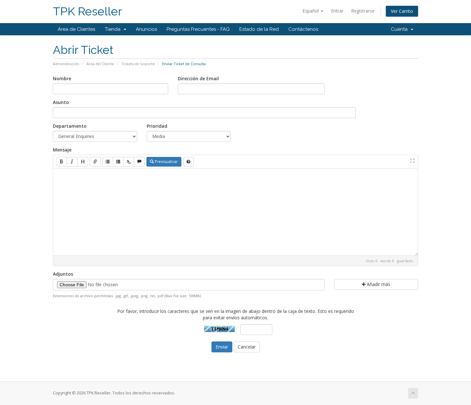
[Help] (188, 162)
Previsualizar (166, 161)
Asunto (61, 102)
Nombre (62, 78)
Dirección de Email (198, 78)
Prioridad (157, 126)
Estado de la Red (259, 29)
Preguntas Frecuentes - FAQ (198, 29)
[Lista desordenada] (107, 162)
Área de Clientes (76, 29)
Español (311, 11)
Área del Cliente (100, 63)
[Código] (128, 162)
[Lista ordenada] (118, 162)
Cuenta (400, 29)
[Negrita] (61, 162)
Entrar (337, 11)
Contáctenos (303, 29)
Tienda (114, 29)
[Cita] (139, 162)
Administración (66, 63)
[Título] (82, 162)
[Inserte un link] (95, 162)
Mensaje (62, 150)
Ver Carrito (402, 11)
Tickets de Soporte (138, 63)
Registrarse (363, 11)
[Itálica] (72, 162)
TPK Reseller (87, 11)
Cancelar (247, 347)
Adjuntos (63, 274)
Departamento (70, 126)
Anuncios (146, 29)
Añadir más (378, 284)
